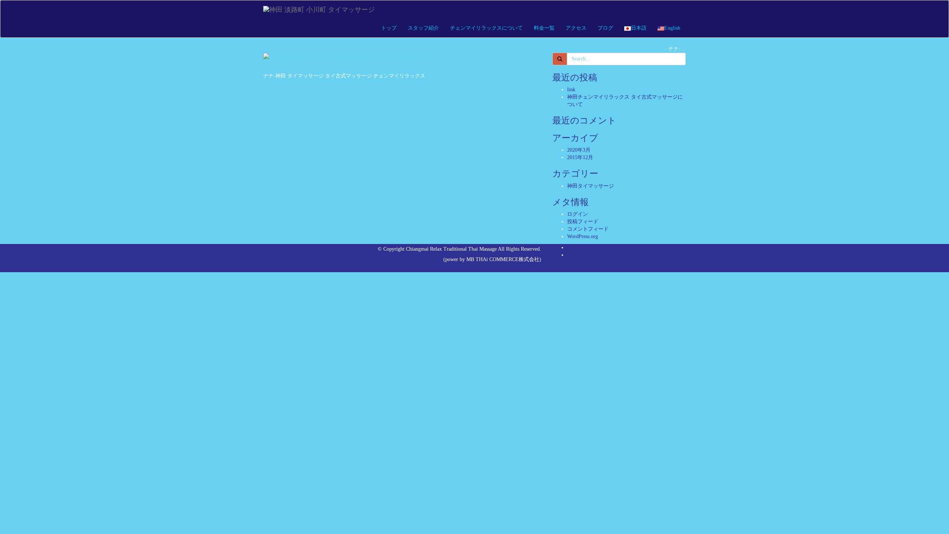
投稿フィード (582, 221)
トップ (389, 28)
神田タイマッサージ (590, 186)
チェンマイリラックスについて (486, 28)
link (571, 89)
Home (657, 49)
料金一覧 (544, 28)
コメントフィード (588, 229)
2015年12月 (580, 157)
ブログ (605, 28)
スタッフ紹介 (423, 28)
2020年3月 (579, 150)
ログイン (577, 214)
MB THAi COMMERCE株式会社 (502, 259)
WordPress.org (582, 236)
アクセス (576, 28)
